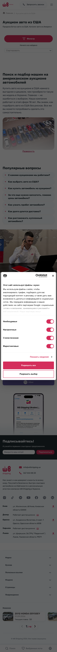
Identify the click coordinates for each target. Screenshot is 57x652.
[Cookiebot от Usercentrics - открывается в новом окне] (36, 275)
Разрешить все (28, 365)
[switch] (50, 330)
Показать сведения (39, 357)
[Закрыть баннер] (53, 276)
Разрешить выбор (29, 374)
